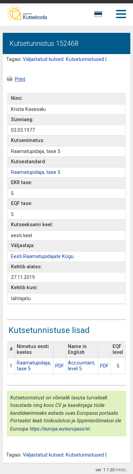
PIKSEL (121, 470)
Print (20, 79)
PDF (59, 366)
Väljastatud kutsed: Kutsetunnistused (63, 59)
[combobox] (106, 16)
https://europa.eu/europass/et (60, 429)
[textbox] (104, 15)
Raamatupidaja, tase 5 (35, 172)
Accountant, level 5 (81, 366)
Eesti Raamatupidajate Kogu (42, 256)
